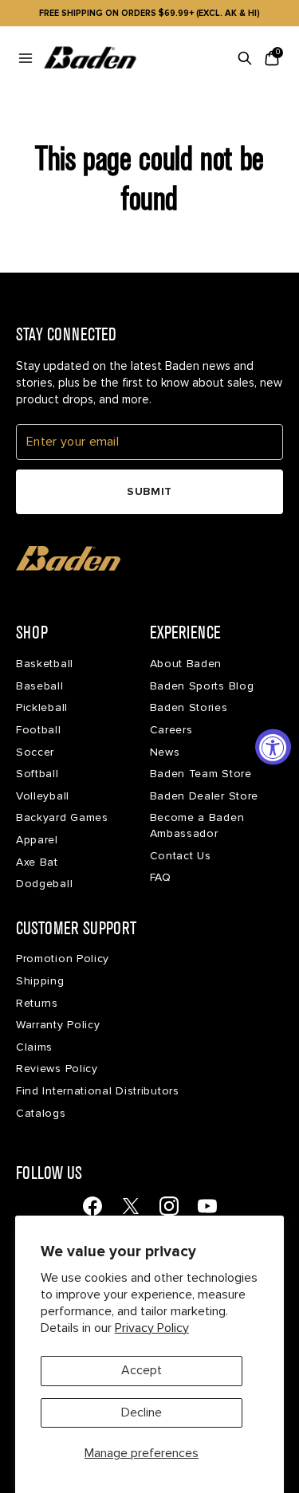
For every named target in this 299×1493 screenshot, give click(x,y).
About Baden (186, 663)
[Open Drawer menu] (25, 58)
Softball (37, 773)
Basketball (44, 663)
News (165, 752)
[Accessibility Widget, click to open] (273, 746)
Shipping (40, 981)
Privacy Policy (152, 1328)
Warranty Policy (58, 1024)
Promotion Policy (62, 958)
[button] (68, 559)
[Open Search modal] (244, 58)
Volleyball (42, 796)
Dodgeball (44, 883)
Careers (171, 730)
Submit (149, 491)
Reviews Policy (57, 1068)
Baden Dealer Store (204, 796)
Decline (141, 1412)
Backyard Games (62, 817)
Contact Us (180, 855)
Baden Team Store (201, 773)
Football (38, 730)
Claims (34, 1047)
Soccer (35, 752)
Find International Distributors (97, 1091)
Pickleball (42, 707)
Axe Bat (37, 862)
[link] (92, 1206)
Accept (141, 1370)
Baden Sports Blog (202, 686)
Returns (37, 1003)
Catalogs (41, 1113)
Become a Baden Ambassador (197, 825)
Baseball (40, 686)
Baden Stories (189, 707)
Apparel (37, 840)
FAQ (160, 877)
